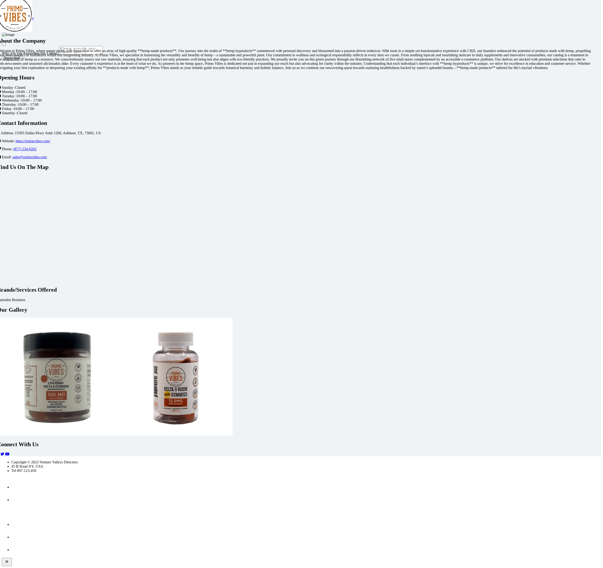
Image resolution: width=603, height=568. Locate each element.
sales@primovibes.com (29, 157)
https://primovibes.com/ (33, 141)
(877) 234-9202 (25, 149)
